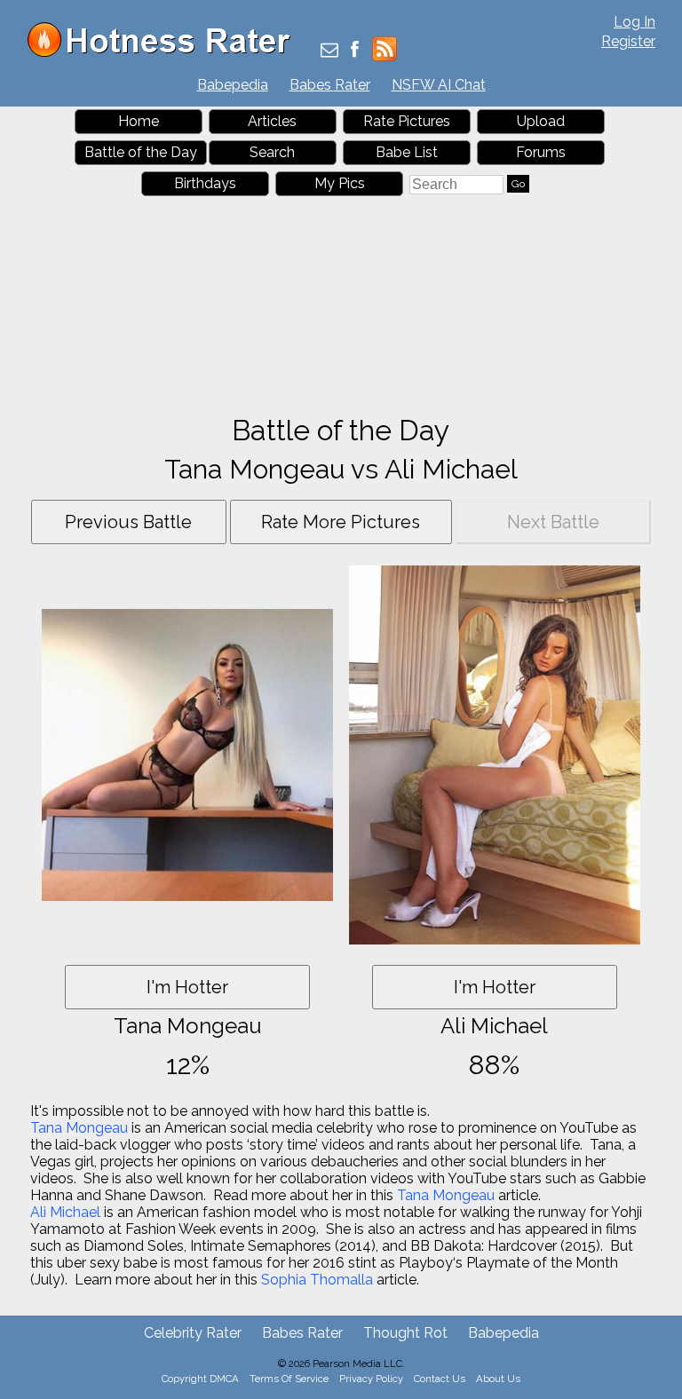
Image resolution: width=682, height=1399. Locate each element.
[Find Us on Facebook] (354, 51)
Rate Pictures (406, 121)
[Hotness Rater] (165, 52)
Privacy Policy (371, 1378)
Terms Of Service (289, 1378)
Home (138, 121)
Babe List (407, 152)
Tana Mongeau (79, 1127)
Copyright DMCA (200, 1378)
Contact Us (439, 1378)
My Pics (339, 183)
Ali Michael (65, 1212)
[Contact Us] (329, 51)
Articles (272, 121)
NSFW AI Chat (439, 84)
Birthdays (205, 183)
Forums (541, 152)
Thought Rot (405, 1332)
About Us (498, 1378)
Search (272, 152)
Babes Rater (329, 84)
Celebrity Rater (193, 1332)
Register (628, 41)
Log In (634, 21)
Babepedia (232, 84)
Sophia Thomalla (317, 1279)
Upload (541, 121)
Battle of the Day (140, 152)
